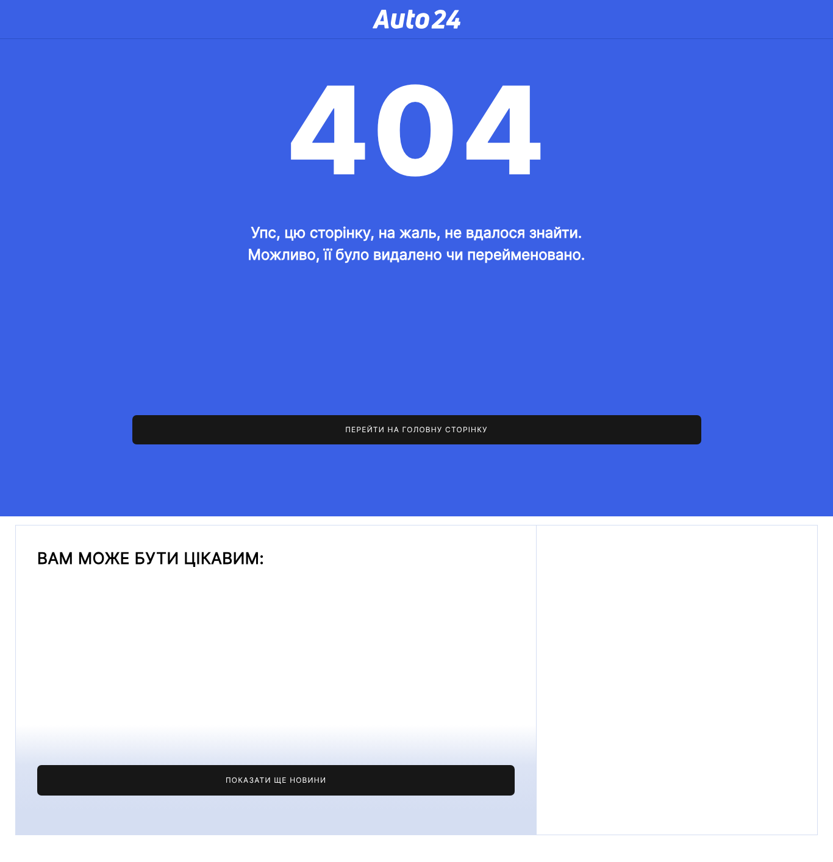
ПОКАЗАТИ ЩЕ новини (276, 780)
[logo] (416, 19)
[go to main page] (416, 429)
